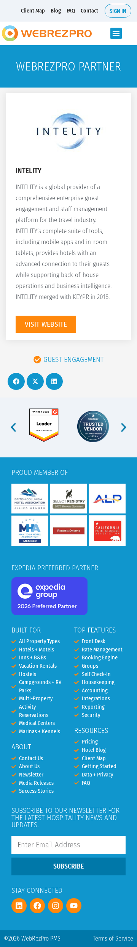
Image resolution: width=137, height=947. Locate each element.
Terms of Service (113, 938)
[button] (116, 33)
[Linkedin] (19, 905)
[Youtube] (73, 905)
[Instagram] (55, 905)
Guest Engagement (73, 359)
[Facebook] (37, 905)
